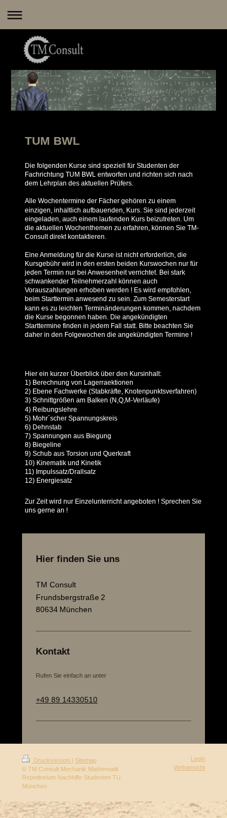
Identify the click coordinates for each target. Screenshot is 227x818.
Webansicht (189, 767)
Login (198, 758)
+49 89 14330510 (67, 699)
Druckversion (52, 760)
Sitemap (85, 760)
